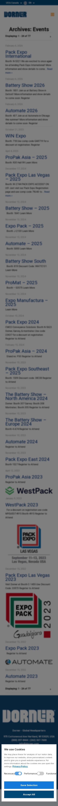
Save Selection (29, 785)
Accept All (29, 794)
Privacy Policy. (20, 766)
